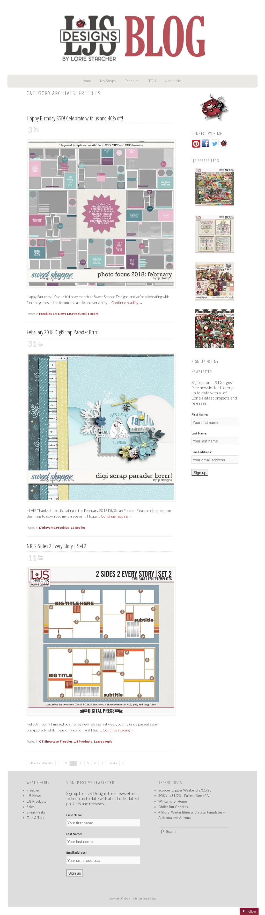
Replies (78, 527)
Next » (113, 763)
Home (86, 80)
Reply (92, 314)
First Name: (200, 414)
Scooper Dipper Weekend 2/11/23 (184, 790)
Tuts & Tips (35, 818)
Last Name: (199, 433)
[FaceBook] (205, 146)
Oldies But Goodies (173, 807)
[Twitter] (214, 146)
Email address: (202, 452)
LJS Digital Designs (144, 898)
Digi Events (47, 527)
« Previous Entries (41, 763)
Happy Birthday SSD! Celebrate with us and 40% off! (75, 118)
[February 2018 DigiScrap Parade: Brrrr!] (103, 504)
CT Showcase (49, 741)
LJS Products (76, 314)
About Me (173, 80)
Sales (30, 807)
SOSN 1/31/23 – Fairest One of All (184, 796)
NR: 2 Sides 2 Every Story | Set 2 (56, 546)
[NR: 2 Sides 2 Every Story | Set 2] (103, 718)
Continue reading (127, 302)
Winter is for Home (172, 801)
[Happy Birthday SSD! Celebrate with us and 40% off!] (103, 290)
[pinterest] (196, 144)
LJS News (59, 314)
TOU (152, 80)
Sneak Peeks (36, 812)
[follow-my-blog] (224, 146)
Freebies (132, 80)
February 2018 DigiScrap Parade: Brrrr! (63, 332)
